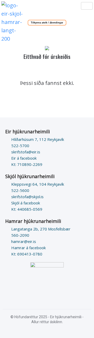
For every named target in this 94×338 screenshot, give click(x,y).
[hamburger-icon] (87, 6)
